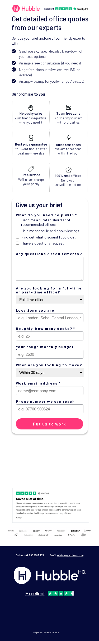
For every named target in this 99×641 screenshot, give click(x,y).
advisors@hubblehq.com (70, 555)
